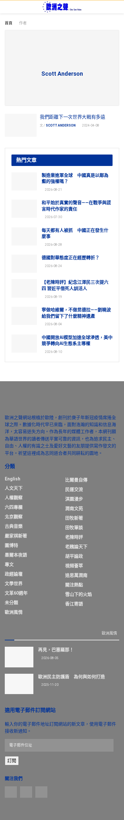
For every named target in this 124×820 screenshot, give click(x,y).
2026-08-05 (50, 658)
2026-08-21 (53, 189)
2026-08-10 (53, 352)
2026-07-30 (53, 217)
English (12, 478)
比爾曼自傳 (76, 479)
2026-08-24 (53, 266)
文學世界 (14, 583)
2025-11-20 (50, 684)
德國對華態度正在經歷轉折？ (71, 257)
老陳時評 (74, 537)
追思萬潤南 (76, 575)
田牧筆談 (74, 527)
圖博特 (11, 545)
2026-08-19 (53, 297)
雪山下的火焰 (78, 594)
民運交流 (74, 489)
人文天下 (14, 488)
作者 (23, 23)
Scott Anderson (61, 125)
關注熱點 (74, 584)
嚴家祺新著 (16, 535)
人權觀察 (14, 497)
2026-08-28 (53, 244)
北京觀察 (14, 516)
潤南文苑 (74, 508)
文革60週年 (16, 593)
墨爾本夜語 (16, 554)
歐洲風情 (14, 612)
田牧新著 (74, 517)
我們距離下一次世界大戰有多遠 (72, 117)
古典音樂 (14, 526)
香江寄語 (74, 603)
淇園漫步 (74, 498)
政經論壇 (14, 573)
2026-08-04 (53, 324)
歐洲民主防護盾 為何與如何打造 (71, 676)
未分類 (11, 602)
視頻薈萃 (74, 565)
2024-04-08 (90, 125)
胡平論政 (74, 556)
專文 (9, 564)
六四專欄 (14, 507)
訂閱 (11, 760)
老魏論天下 (76, 546)
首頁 (8, 23)
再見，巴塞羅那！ (56, 649)
